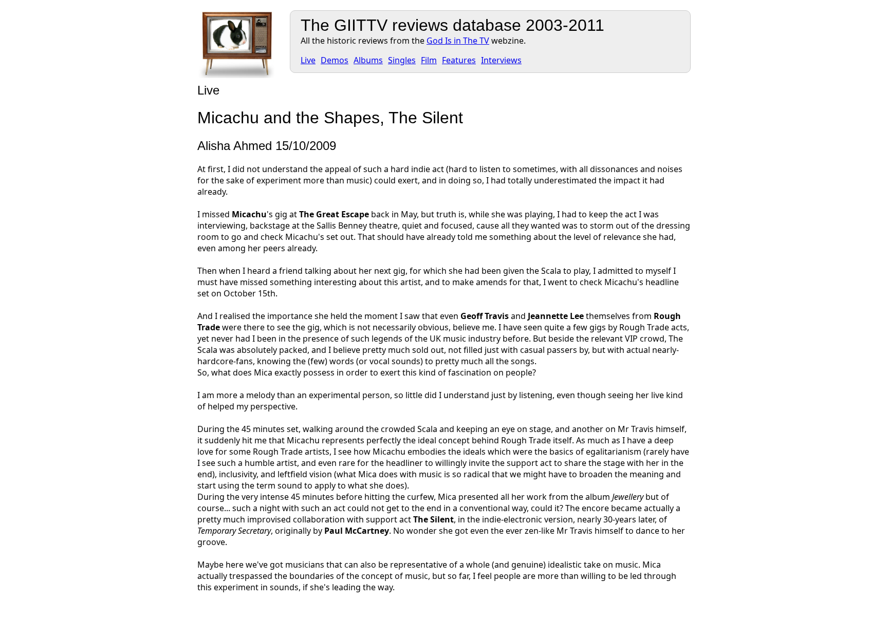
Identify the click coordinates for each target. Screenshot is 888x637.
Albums (368, 60)
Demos (334, 60)
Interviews (501, 60)
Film (429, 60)
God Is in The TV (458, 40)
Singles (402, 60)
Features (459, 60)
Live (308, 60)
